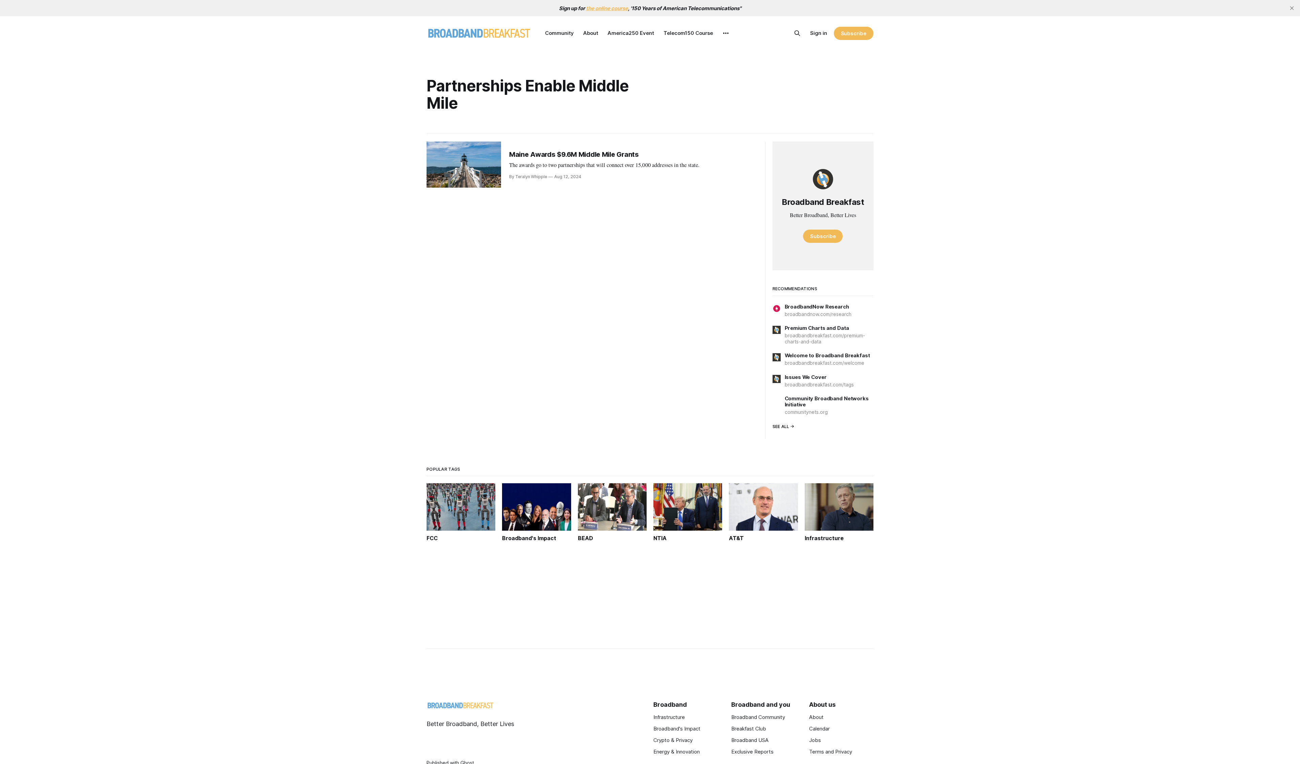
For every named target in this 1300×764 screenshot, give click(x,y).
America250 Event (631, 33)
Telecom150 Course (688, 33)
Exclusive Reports (752, 751)
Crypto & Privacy (673, 740)
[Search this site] (797, 33)
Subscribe (853, 33)
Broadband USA (749, 740)
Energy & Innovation (676, 751)
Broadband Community (758, 717)
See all (781, 426)
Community (559, 33)
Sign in (818, 33)
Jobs (815, 740)
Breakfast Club (748, 728)
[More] (725, 33)
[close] (1291, 8)
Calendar (819, 728)
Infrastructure (669, 717)
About (590, 33)
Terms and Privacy (830, 751)
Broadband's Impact (676, 728)
